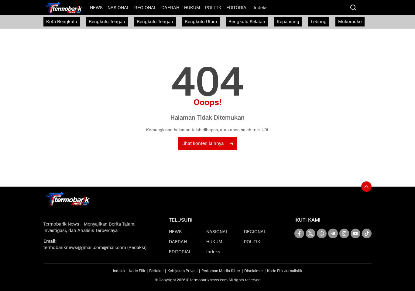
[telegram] (333, 233)
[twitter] (310, 233)
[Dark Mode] (365, 7)
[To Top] (366, 186)
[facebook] (299, 233)
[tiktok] (367, 233)
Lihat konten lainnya (202, 143)
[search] (353, 7)
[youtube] (355, 233)
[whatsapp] (322, 233)
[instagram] (344, 233)
